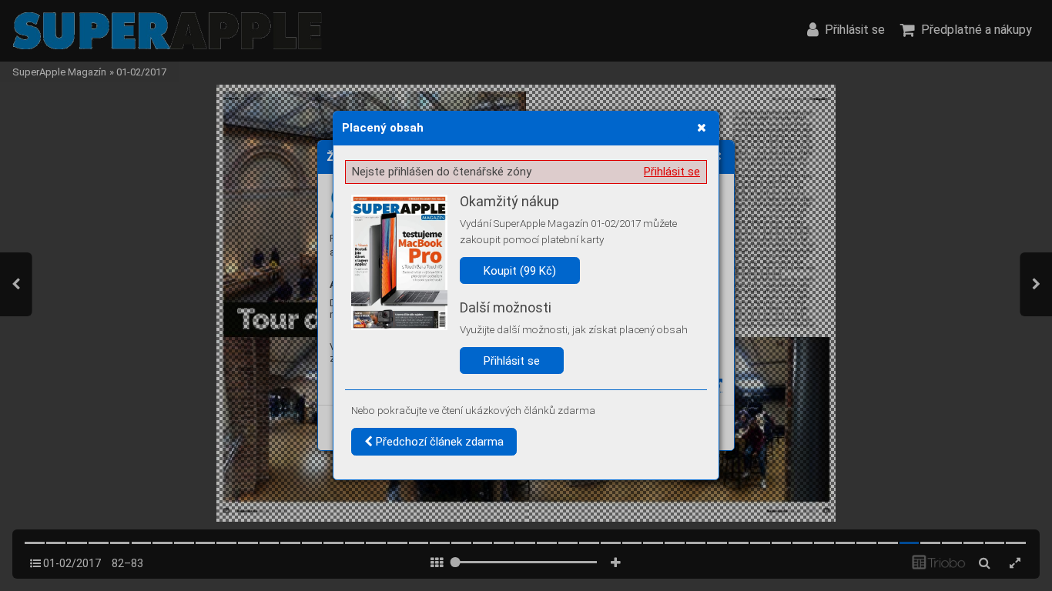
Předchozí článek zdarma (438, 442)
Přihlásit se (672, 172)
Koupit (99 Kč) (520, 271)
